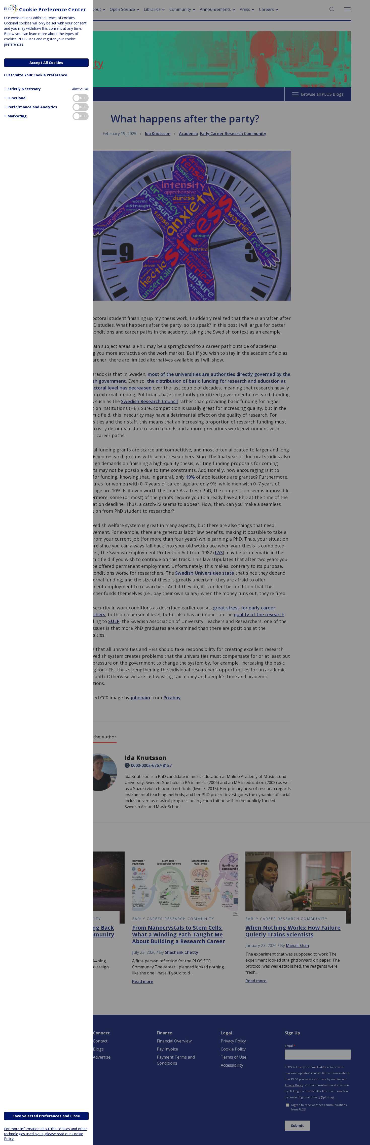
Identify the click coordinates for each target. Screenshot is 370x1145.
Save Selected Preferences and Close (46, 1116)
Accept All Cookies (46, 62)
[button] (22, 88)
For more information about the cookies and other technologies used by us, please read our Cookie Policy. (45, 1133)
